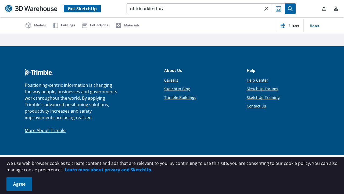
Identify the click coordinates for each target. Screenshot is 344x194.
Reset (314, 25)
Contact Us (256, 106)
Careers (171, 80)
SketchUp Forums (262, 88)
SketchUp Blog (177, 88)
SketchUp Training (263, 97)
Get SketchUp (82, 9)
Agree (19, 184)
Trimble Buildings (180, 97)
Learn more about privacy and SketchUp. (108, 170)
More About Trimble (45, 130)
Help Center (257, 80)
